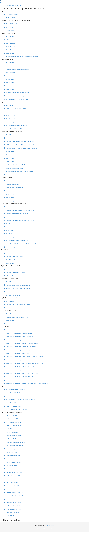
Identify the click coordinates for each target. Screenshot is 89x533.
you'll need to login (50, 525)
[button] (1, 1)
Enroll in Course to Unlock (44, 528)
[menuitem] (1, 3)
